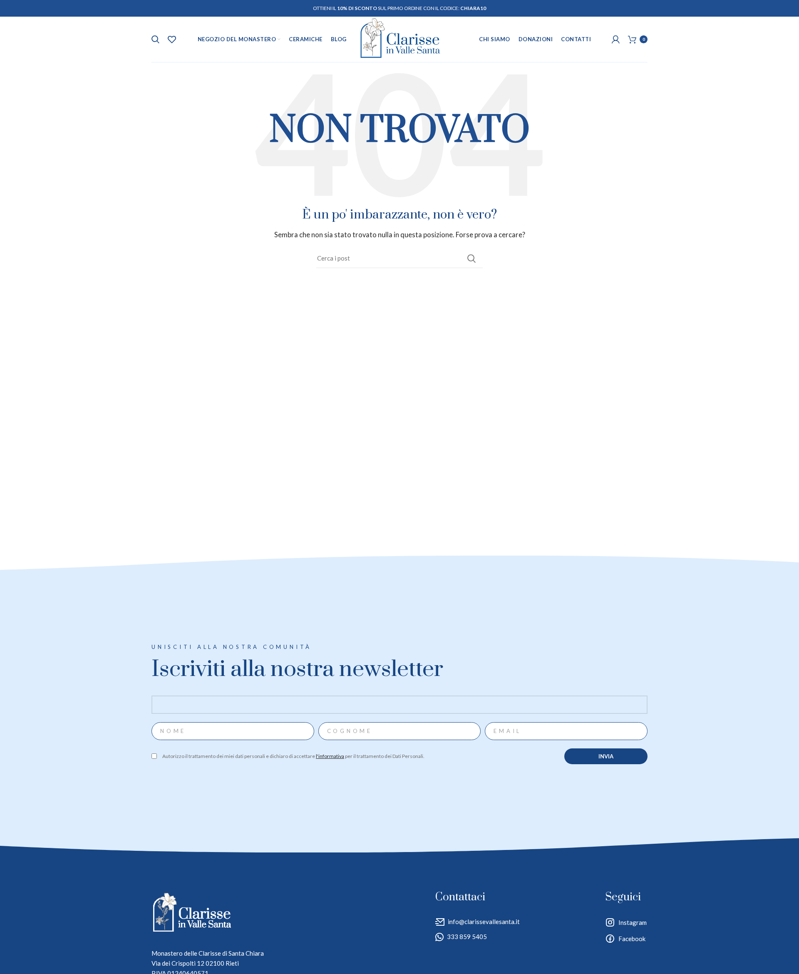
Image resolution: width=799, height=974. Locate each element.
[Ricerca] (155, 39)
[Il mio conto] (616, 39)
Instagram (632, 922)
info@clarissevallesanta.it (484, 921)
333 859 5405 (467, 936)
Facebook (631, 938)
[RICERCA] (471, 258)
